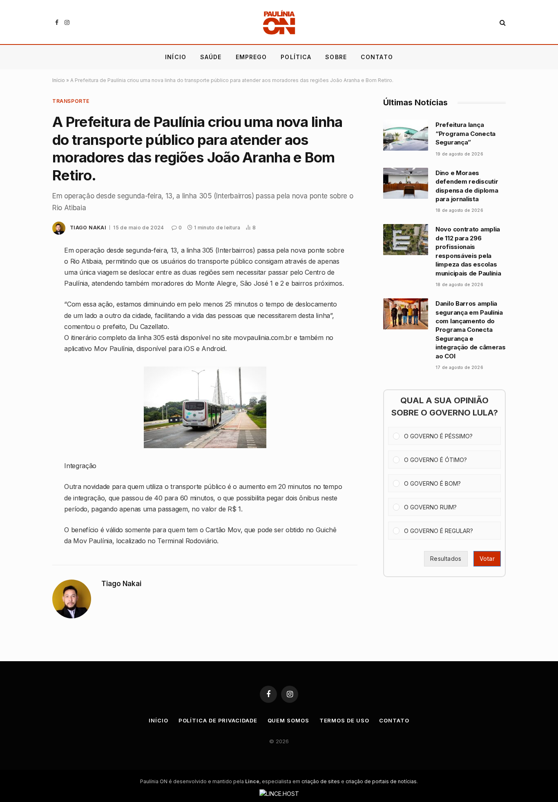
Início (175, 56)
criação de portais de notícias (381, 781)
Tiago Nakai (88, 227)
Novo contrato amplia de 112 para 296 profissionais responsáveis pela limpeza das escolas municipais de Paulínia (468, 251)
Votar (487, 558)
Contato (377, 56)
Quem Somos (288, 720)
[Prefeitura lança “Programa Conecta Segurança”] (405, 135)
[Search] (502, 22)
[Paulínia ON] (279, 22)
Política (296, 56)
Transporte (70, 101)
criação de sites (320, 781)
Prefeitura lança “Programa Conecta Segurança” (465, 133)
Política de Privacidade (218, 720)
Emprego (251, 56)
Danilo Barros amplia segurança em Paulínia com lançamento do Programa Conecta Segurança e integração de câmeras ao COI (470, 330)
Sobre (336, 56)
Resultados (446, 558)
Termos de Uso (344, 720)
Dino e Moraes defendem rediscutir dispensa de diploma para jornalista (466, 186)
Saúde (211, 56)
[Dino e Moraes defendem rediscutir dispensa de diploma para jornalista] (405, 183)
